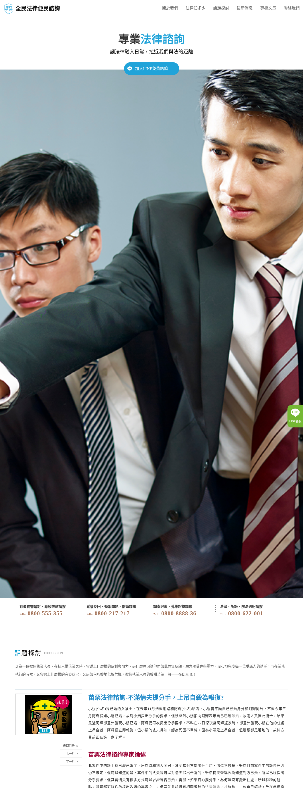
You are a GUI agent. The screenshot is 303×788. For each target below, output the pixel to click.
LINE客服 (295, 421)
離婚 (235, 716)
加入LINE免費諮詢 (151, 68)
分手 (152, 716)
